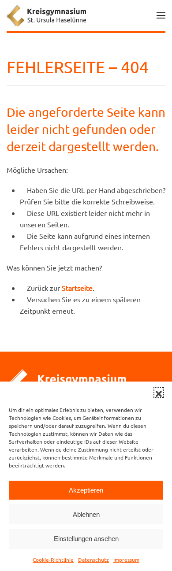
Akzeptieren (86, 490)
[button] (158, 392)
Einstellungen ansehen (86, 538)
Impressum (126, 559)
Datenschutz (93, 559)
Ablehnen (86, 514)
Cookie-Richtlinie (53, 559)
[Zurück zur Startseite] (46, 15)
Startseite (77, 287)
